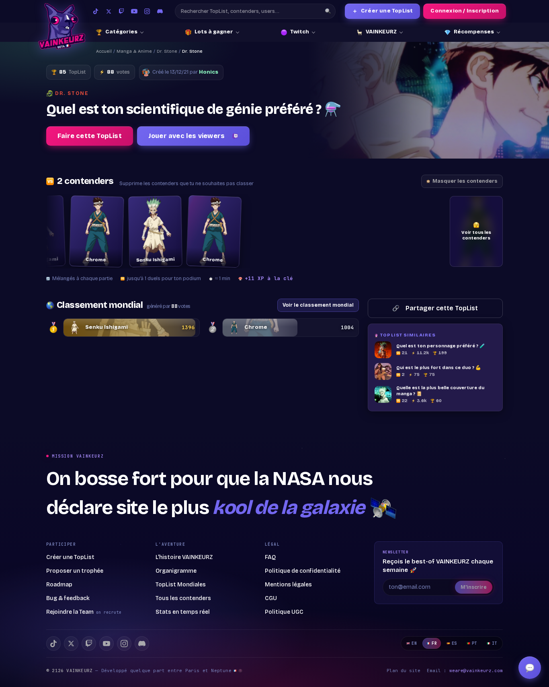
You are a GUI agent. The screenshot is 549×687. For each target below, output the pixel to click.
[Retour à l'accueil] (61, 26)
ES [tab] (454, 643)
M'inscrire (474, 587)
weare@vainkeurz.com (476, 670)
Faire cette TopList (89, 136)
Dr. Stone (167, 51)
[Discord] (160, 11)
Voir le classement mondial (318, 305)
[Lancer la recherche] (328, 11)
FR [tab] (434, 643)
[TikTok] (96, 11)
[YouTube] (134, 11)
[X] (71, 643)
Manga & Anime (134, 51)
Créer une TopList (382, 11)
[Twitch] (121, 11)
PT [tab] (474, 643)
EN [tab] (414, 643)
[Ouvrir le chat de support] (529, 667)
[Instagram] (147, 11)
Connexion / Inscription (464, 11)
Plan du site (403, 670)
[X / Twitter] (108, 11)
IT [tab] (494, 643)
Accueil (104, 51)
